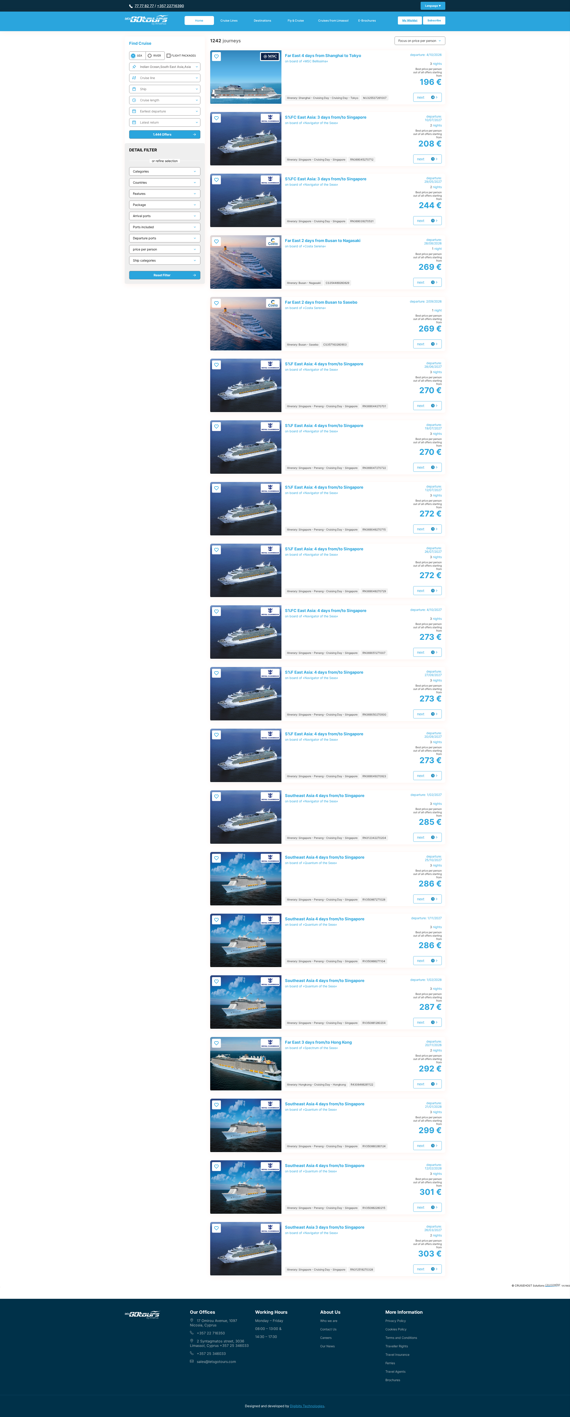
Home (199, 20)
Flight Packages (183, 55)
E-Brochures (367, 20)
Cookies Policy (396, 1329)
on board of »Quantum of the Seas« (324, 860)
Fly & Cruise (296, 20)
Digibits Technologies (307, 1406)
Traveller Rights (396, 1346)
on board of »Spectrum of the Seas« (318, 1045)
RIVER (157, 55)
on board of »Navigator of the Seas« (325, 120)
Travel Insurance (397, 1354)
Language (432, 5)
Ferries (390, 1363)
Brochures (392, 1380)
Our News (327, 1346)
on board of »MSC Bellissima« (323, 58)
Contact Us (328, 1329)
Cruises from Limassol (333, 20)
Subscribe (434, 20)
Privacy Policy (395, 1321)
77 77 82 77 (144, 6)
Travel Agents (395, 1371)
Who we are (328, 1321)
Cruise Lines (229, 20)
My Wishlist (409, 20)
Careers (326, 1338)
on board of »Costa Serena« (322, 243)
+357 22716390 (170, 6)
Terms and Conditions (401, 1338)
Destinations (262, 20)
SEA (139, 55)
